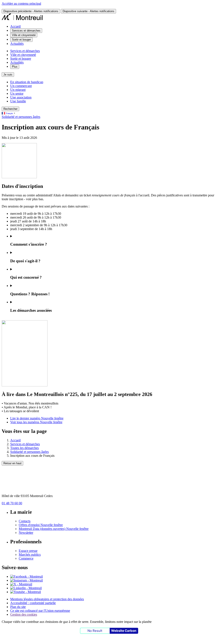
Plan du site (18, 607)
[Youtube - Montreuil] (25, 592)
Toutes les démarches (24, 448)
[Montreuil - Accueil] (22, 19)
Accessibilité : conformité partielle (33, 603)
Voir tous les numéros (36, 422)
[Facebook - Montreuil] (26, 576)
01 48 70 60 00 (12, 503)
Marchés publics (30, 554)
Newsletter (26, 532)
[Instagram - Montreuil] (26, 580)
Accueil (15, 26)
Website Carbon (123, 631)
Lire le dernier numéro (36, 418)
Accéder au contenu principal (21, 3)
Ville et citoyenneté (23, 55)
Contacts (24, 521)
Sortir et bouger (20, 58)
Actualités (17, 43)
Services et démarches (25, 51)
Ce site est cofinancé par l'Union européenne (40, 610)
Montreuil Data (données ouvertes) (54, 529)
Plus (14, 66)
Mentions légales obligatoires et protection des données (47, 599)
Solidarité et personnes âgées (21, 117)
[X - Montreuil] (21, 584)
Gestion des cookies (23, 614)
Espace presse (28, 551)
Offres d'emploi (41, 525)
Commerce (26, 558)
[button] (113, 240)
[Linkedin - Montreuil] (26, 588)
